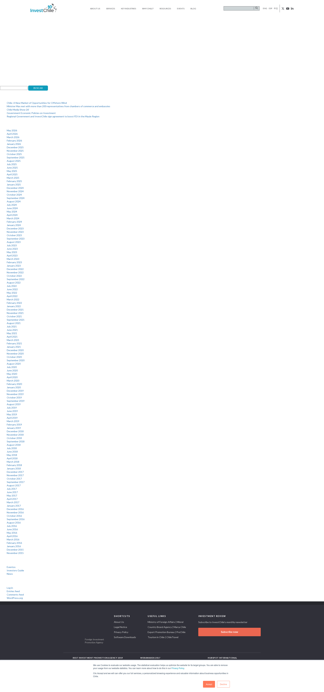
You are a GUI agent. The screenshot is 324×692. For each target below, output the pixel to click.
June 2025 (12, 167)
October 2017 (14, 478)
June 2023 (12, 248)
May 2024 (12, 211)
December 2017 (15, 471)
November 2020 (15, 353)
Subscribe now (229, 631)
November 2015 (15, 553)
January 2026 (14, 143)
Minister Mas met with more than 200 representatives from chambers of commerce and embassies (58, 106)
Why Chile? (148, 8)
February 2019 (14, 424)
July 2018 (12, 448)
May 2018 (12, 455)
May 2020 (12, 373)
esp (270, 8)
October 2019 (14, 397)
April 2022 (12, 296)
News (10, 573)
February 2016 (14, 542)
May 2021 (12, 333)
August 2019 (14, 404)
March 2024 (13, 218)
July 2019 (12, 407)
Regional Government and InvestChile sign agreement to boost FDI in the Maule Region (53, 116)
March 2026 (13, 137)
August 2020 (14, 363)
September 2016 (15, 519)
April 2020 (12, 377)
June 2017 (12, 492)
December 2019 (15, 390)
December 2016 (15, 509)
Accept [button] (209, 684)
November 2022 (15, 272)
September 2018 (15, 441)
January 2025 (14, 184)
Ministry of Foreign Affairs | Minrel (165, 622)
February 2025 (14, 181)
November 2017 (15, 475)
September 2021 (15, 319)
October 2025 (14, 154)
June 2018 (12, 451)
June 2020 (12, 370)
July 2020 (12, 367)
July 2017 (12, 488)
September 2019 (15, 400)
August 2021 (14, 323)
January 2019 (14, 427)
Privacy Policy (177, 668)
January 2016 (14, 546)
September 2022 (15, 279)
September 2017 (15, 482)
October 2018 (14, 438)
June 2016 (12, 529)
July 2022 (12, 285)
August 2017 (14, 485)
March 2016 (13, 539)
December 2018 (15, 431)
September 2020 (15, 360)
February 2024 (14, 221)
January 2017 (14, 505)
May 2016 (12, 532)
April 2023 (12, 255)
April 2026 (12, 133)
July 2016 (12, 525)
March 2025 (13, 177)
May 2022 (12, 292)
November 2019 (15, 394)
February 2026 (14, 140)
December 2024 (15, 187)
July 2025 (12, 164)
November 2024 (15, 191)
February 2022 (14, 302)
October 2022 (14, 275)
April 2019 (12, 417)
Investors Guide (15, 570)
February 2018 (14, 465)
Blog (193, 8)
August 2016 (14, 522)
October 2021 (14, 316)
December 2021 (15, 309)
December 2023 (15, 228)
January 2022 (14, 306)
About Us (95, 8)
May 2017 (12, 495)
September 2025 (15, 157)
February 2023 (14, 262)
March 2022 (13, 299)
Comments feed (15, 594)
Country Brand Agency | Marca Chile (167, 627)
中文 (276, 8)
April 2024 (12, 214)
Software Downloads (125, 637)
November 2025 (15, 150)
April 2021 (12, 336)
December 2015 (15, 549)
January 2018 (14, 468)
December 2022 (15, 269)
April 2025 (12, 174)
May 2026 (12, 130)
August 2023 (14, 242)
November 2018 (15, 434)
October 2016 (14, 515)
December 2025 (15, 147)
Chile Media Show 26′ (18, 109)
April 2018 (12, 458)
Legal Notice (120, 627)
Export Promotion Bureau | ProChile (166, 632)
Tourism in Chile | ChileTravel (163, 637)
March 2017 (13, 502)
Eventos (11, 567)
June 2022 (12, 289)
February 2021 (14, 343)
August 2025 (14, 160)
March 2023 (13, 258)
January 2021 (14, 346)
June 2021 (12, 329)
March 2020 (13, 380)
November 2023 (15, 231)
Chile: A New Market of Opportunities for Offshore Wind (37, 102)
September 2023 (15, 238)
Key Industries (128, 8)
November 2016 (15, 512)
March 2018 (13, 461)
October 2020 (14, 356)
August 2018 (14, 444)
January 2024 (14, 225)
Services (110, 8)
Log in (10, 587)
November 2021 (15, 313)
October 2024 (14, 194)
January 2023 (14, 265)
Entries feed (13, 591)
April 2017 (12, 498)
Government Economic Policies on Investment (31, 113)
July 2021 (12, 326)
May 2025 (12, 171)
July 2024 (12, 204)
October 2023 (14, 235)
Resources (165, 8)
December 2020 (15, 350)
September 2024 (15, 198)
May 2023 (12, 252)
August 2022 (14, 282)
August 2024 (14, 201)
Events (180, 8)
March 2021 (13, 340)
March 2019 (13, 421)
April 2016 (12, 536)
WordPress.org (15, 597)
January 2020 (14, 387)
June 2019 (12, 411)
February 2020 (14, 384)
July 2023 (12, 245)
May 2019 (12, 414)
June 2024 (12, 208)
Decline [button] (223, 684)
